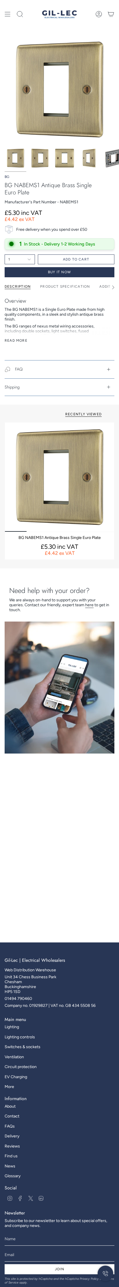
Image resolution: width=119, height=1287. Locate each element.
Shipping (12, 387)
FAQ (19, 369)
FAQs (10, 1126)
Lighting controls (20, 1037)
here (89, 604)
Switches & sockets (22, 1046)
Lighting (12, 1026)
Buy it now (59, 272)
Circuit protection (21, 1066)
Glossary (13, 1175)
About (10, 1106)
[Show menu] (7, 14)
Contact (12, 1116)
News (10, 1166)
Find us (11, 1156)
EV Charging (16, 1076)
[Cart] (111, 14)
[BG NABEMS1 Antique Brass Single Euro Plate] (59, 477)
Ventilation (14, 1056)
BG (7, 177)
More (9, 1086)
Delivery (12, 1136)
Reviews (12, 1146)
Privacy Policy (89, 1279)
